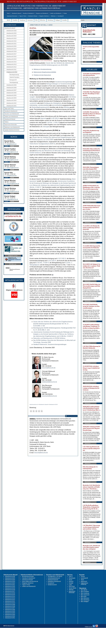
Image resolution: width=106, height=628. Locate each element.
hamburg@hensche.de (12, 159)
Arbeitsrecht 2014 (11, 62)
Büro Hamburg (85, 593)
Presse (65, 13)
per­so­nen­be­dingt (57, 105)
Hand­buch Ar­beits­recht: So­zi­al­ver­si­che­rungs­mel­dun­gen (49, 344)
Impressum (84, 581)
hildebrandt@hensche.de (49, 382)
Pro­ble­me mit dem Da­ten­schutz (42, 75)
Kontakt (71, 583)
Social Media (72, 588)
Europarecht (13, 80)
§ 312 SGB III (62, 258)
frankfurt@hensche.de (12, 152)
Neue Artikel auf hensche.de (30, 581)
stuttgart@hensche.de (12, 199)
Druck (70, 579)
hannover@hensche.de (13, 167)
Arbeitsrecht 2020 (11, 46)
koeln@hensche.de (11, 175)
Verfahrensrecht (52, 584)
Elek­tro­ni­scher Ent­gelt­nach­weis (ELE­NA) (45, 72)
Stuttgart (57, 20)
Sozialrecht (51, 583)
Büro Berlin (84, 590)
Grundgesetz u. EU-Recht (55, 576)
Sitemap (71, 589)
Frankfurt (15, 20)
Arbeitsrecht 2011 (11, 69)
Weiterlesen (87, 61)
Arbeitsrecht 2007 (11, 90)
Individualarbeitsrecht (54, 578)
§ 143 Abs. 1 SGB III (52, 122)
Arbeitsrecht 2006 (11, 93)
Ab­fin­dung (67, 107)
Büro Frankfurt (85, 591)
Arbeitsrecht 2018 (11, 51)
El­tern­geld (46, 126)
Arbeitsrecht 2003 (11, 100)
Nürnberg (50, 20)
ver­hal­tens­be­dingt (43, 105)
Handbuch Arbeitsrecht (28, 13)
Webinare (53, 16)
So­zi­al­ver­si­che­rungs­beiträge (63, 81)
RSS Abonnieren (72, 416)
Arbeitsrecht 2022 (11, 41)
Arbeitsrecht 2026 (11, 30)
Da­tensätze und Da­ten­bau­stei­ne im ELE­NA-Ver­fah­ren (49, 338)
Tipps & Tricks (22, 16)
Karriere (71, 581)
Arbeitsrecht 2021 (11, 43)
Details (12, 146)
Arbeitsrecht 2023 (11, 38)
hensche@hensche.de (48, 368)
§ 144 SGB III (55, 118)
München (42, 20)
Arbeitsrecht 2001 (11, 106)
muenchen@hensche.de (13, 183)
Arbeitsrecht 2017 (11, 54)
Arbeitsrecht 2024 (11, 36)
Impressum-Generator (12, 16)
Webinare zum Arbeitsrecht (12, 127)
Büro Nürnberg (85, 600)
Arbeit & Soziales (14, 77)
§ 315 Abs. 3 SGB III (42, 262)
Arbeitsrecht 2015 (11, 59)
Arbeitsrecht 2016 (11, 56)
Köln (36, 20)
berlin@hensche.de (11, 144)
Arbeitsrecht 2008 (11, 87)
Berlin (8, 20)
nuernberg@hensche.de (13, 191)
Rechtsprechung (14, 74)
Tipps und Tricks (9, 108)
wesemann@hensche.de (49, 396)
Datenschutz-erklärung (84, 583)
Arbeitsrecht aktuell (16, 13)
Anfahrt (6, 146)
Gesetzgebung (14, 82)
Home (8, 13)
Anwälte (64, 20)
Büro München (85, 598)
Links (70, 584)
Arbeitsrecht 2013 (11, 64)
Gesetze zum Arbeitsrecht (42, 13)
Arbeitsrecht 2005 (11, 95)
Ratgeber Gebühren (44, 16)
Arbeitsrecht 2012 (11, 67)
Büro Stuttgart (85, 601)
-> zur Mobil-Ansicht (10, 25)
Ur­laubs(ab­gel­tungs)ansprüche (40, 107)
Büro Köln (83, 596)
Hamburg (22, 20)
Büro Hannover (85, 595)
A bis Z (71, 576)
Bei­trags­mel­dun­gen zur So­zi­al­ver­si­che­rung (59, 84)
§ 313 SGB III (52, 260)
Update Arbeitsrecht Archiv (11, 130)
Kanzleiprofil (60, 16)
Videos (6, 122)
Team (82, 579)
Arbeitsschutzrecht (53, 579)
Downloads (72, 578)
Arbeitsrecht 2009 (11, 85)
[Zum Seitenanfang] (53, 78)
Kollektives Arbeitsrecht (54, 581)
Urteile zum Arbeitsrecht (55, 13)
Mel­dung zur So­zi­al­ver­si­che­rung (42, 69)
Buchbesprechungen (28, 576)
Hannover (30, 20)
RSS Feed (72, 586)
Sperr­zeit (43, 118)
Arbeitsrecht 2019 (11, 49)
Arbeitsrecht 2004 (11, 98)
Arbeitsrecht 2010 (12, 72)
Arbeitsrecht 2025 (11, 33)
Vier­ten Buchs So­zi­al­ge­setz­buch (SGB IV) (42, 144)
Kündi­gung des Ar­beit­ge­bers (52, 103)
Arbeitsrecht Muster (32, 16)
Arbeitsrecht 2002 (11, 103)
